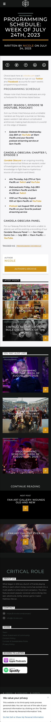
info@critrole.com (15, 618)
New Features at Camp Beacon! (25, 309)
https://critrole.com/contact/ (19, 613)
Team (5, 632)
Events (36, 693)
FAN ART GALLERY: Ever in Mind (26, 534)
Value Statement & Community (16, 635)
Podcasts (22, 693)
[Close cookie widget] (48, 697)
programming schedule (29, 246)
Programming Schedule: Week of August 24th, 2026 (25, 373)
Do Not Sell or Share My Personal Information (23, 717)
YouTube (26, 135)
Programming (25, 16)
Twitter (39, 79)
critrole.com (29, 76)
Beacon (25, 303)
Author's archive (26, 269)
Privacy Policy (8, 644)
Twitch (22, 182)
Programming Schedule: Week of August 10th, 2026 (25, 454)
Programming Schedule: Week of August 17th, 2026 (25, 414)
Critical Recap (23, 322)
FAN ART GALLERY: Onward (25, 291)
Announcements (12, 303)
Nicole (28, 45)
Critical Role (39, 322)
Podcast (13, 206)
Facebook (13, 81)
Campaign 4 (9, 322)
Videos (8, 693)
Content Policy (9, 638)
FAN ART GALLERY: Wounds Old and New (26, 501)
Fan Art (7, 287)
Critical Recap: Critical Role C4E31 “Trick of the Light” (25, 329)
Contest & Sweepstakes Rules (15, 641)
